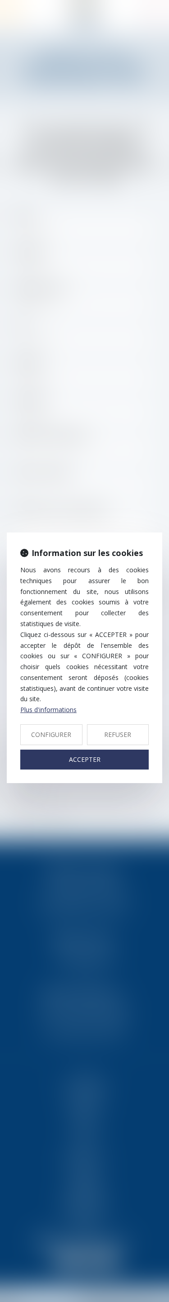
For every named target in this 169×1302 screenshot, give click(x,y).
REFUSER (117, 734)
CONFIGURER (51, 734)
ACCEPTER (84, 759)
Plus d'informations (48, 709)
